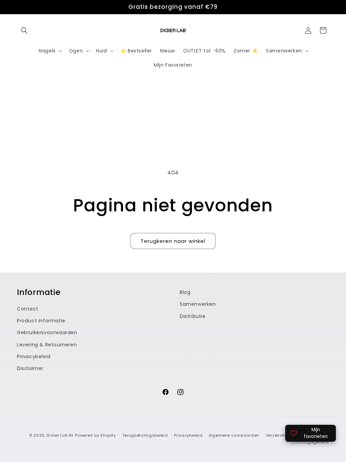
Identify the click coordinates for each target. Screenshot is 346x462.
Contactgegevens (310, 442)
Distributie (193, 316)
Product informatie (41, 320)
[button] (24, 30)
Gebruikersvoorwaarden (47, 332)
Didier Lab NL (60, 435)
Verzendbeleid (281, 435)
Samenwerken (198, 304)
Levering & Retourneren (47, 344)
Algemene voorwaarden (234, 435)
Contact (27, 308)
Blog (185, 292)
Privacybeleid (34, 356)
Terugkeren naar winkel (173, 241)
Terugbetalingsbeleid (145, 435)
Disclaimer (30, 368)
